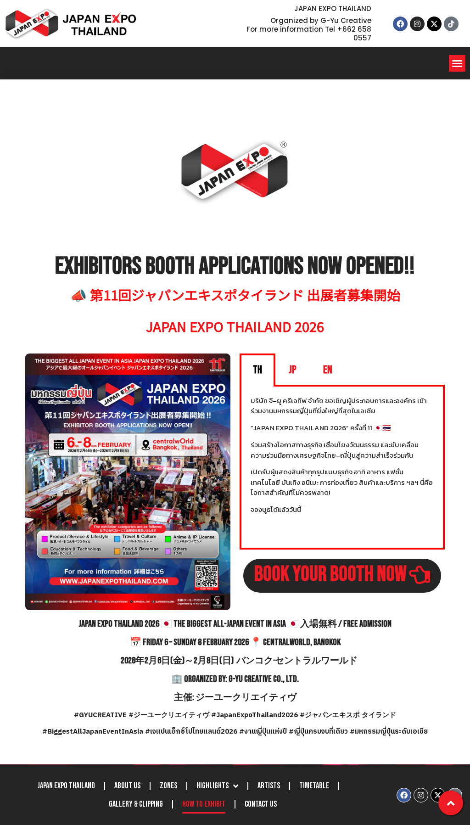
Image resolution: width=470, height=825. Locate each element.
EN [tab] (327, 369)
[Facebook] (400, 24)
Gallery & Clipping (136, 804)
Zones (168, 786)
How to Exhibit (203, 804)
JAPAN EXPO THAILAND (66, 786)
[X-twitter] (434, 24)
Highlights (212, 786)
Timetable (314, 786)
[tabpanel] (342, 468)
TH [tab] (257, 369)
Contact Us (261, 804)
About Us (127, 786)
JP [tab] (293, 369)
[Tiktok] (451, 24)
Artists (268, 786)
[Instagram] (417, 24)
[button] (457, 63)
